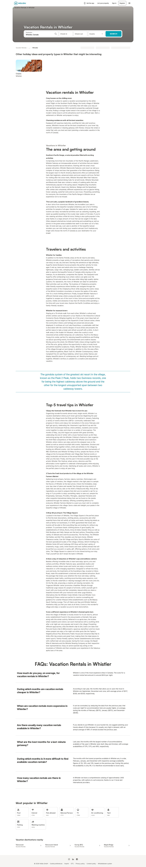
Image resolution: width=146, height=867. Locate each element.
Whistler (35, 48)
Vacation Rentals (21, 48)
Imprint (66, 863)
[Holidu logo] (24, 3)
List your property (103, 3)
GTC (72, 863)
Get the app (90, 3)
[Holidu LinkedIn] (73, 859)
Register (122, 3)
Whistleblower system (105, 863)
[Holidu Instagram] (69, 859)
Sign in (114, 3)
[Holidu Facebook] (77, 859)
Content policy (91, 863)
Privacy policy (80, 863)
